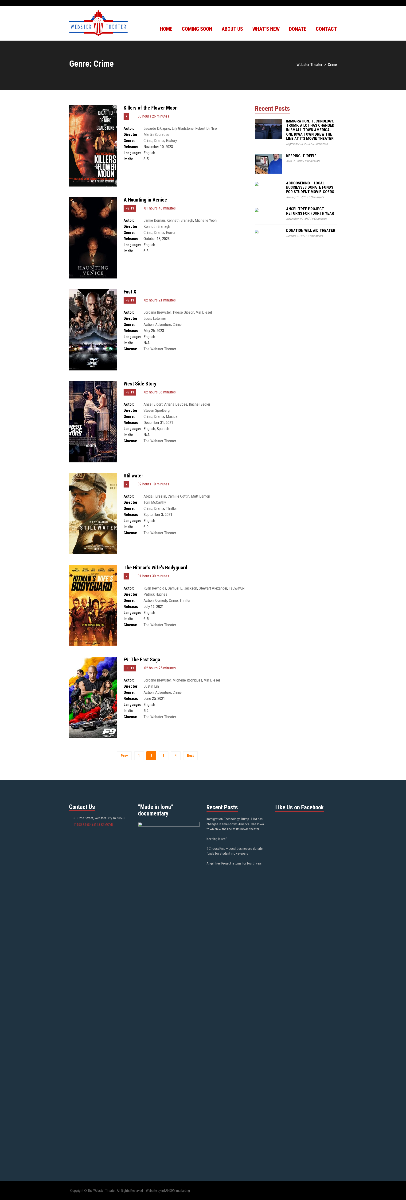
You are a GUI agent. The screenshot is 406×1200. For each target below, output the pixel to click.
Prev (124, 756)
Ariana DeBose (175, 404)
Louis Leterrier (155, 318)
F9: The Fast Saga (142, 660)
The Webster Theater (160, 349)
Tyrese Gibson (183, 312)
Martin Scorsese (156, 134)
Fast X (130, 292)
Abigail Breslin (155, 496)
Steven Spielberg (157, 410)
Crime (148, 140)
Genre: (129, 140)
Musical (172, 416)
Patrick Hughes (155, 594)
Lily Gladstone (183, 128)
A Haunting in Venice (145, 200)
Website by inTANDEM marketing (168, 1191)
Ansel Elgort (153, 404)
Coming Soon (197, 29)
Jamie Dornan (154, 220)
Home (166, 29)
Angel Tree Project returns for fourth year (310, 211)
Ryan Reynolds (155, 588)
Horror (171, 232)
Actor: (129, 128)
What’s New (266, 29)
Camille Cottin (178, 496)
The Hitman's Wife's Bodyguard (155, 568)
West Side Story (140, 384)
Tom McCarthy (155, 502)
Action (149, 324)
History (171, 140)
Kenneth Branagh (180, 220)
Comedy (161, 600)
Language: (132, 152)
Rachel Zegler (199, 404)
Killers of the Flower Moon (151, 108)
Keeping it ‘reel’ (301, 155)
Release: (131, 146)
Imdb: (128, 158)
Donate (297, 29)
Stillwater (133, 476)
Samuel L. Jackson (182, 588)
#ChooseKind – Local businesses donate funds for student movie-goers (310, 187)
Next (190, 756)
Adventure (163, 324)
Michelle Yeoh (206, 220)
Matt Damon (200, 496)
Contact (326, 29)
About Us (232, 29)
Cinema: (130, 349)
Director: (131, 134)
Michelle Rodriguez (187, 680)
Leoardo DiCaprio (157, 128)
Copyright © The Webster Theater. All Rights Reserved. (107, 1191)
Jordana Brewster (157, 312)
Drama (159, 140)
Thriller (171, 508)
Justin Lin (151, 686)
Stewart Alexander (213, 588)
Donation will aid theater (310, 230)
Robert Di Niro (206, 128)
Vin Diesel (204, 312)
